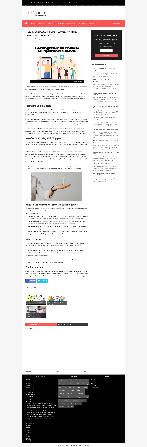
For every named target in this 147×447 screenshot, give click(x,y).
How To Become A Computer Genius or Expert (105, 129)
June (29, 399)
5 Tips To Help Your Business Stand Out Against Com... (41, 403)
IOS (60, 400)
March (29, 421)
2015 (27, 438)
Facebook (62, 406)
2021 (27, 427)
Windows (69, 393)
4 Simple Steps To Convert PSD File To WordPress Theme (41, 405)
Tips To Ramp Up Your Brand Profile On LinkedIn (39, 414)
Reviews (61, 393)
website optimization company (37, 124)
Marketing (85, 384)
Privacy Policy (74, 3)
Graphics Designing (82, 397)
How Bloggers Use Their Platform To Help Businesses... (41, 416)
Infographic (93, 23)
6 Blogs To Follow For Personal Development (38, 410)
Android (85, 387)
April (28, 420)
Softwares (62, 397)
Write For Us (50, 3)
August (29, 396)
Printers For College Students (101, 163)
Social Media (71, 23)
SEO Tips (70, 406)
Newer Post (28, 371)
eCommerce (71, 397)
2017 (27, 434)
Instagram (75, 400)
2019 (27, 430)
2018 (27, 432)
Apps (78, 387)
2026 (27, 380)
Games (83, 400)
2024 (27, 383)
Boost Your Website (75, 403)
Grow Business (59, 23)
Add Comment (30, 39)
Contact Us (94, 385)
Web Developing (79, 393)
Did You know (46, 39)
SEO (49, 23)
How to (72, 384)
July (29, 398)
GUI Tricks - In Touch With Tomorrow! (79, 445)
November (30, 390)
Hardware (67, 400)
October (30, 392)
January (30, 425)
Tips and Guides (83, 380)
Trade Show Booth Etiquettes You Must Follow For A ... (40, 407)
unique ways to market (63, 166)
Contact (40, 3)
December (30, 389)
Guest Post (73, 380)
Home (26, 3)
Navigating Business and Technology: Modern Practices (41, 412)
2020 (27, 429)
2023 (27, 385)
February (30, 423)
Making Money (63, 403)
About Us (93, 380)
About (33, 3)
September (30, 394)
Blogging (42, 23)
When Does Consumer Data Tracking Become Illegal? (40, 409)
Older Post (85, 371)
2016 (27, 436)
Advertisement (61, 3)
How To (33, 23)
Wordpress (82, 23)
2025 (27, 381)
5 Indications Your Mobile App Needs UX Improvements (41, 418)
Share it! (32, 280)
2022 (27, 387)
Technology (62, 390)
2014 (27, 440)
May (29, 401)
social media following (65, 221)
